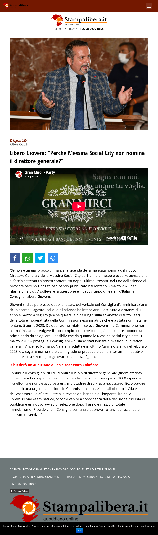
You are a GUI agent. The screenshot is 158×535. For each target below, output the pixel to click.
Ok (79, 530)
